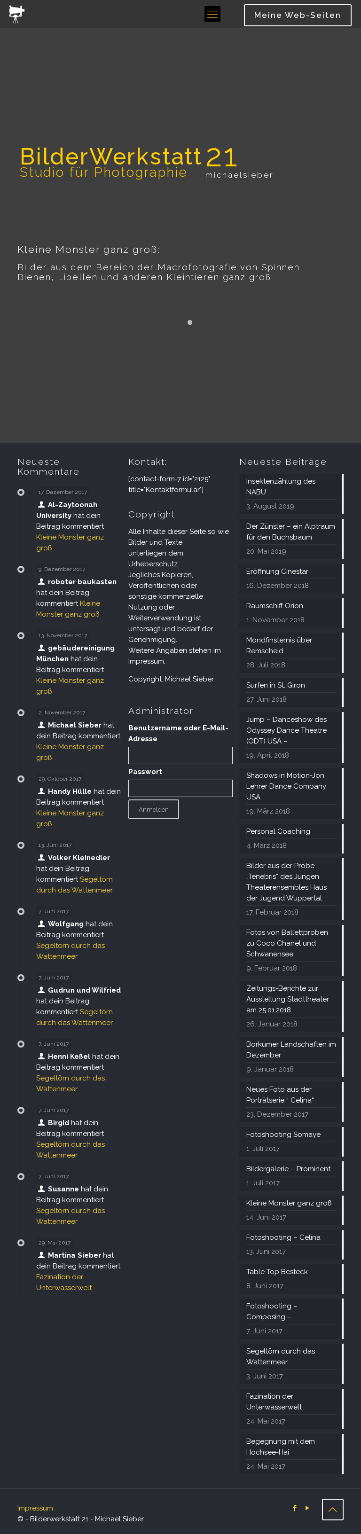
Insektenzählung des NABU (280, 486)
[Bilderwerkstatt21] (16, 14)
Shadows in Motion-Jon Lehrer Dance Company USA (286, 786)
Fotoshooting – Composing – (272, 1311)
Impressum (35, 1508)
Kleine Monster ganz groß (289, 1203)
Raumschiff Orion (274, 606)
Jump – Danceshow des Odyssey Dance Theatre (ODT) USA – (286, 730)
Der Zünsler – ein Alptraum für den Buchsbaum (290, 531)
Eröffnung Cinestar (277, 571)
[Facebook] (295, 1508)
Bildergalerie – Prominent (288, 1169)
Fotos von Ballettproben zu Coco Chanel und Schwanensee (287, 943)
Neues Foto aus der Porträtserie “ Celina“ (280, 1094)
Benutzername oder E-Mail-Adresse (178, 733)
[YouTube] (308, 1508)
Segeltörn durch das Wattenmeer (280, 1356)
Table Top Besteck (277, 1272)
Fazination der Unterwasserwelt (274, 1401)
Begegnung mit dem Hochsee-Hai (280, 1446)
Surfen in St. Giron (275, 685)
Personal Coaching (278, 831)
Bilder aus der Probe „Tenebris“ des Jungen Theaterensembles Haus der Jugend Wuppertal (286, 881)
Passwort (145, 771)
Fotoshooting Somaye (283, 1134)
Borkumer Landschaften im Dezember (291, 1049)
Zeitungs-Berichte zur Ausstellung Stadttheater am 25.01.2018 (287, 999)
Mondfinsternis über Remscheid (279, 645)
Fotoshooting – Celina (283, 1237)
